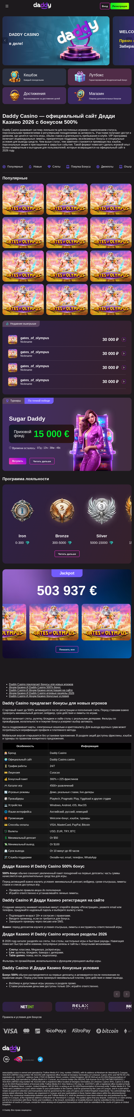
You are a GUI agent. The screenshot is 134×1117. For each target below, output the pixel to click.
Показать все (67, 649)
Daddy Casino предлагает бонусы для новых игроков (41, 684)
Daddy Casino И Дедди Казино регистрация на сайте (41, 690)
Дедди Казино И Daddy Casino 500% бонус (35, 687)
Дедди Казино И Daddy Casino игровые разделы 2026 (41, 693)
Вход (105, 6)
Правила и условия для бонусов (22, 1017)
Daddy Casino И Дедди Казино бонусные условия (39, 696)
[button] (5, 40)
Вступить (17, 461)
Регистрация (119, 6)
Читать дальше (42, 461)
